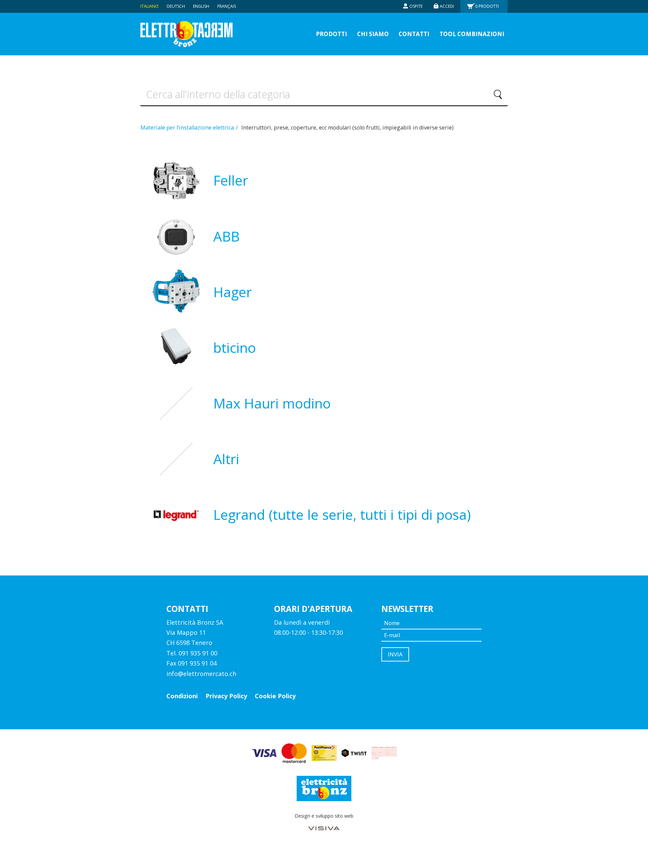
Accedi (447, 6)
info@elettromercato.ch (201, 674)
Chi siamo (373, 34)
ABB (226, 236)
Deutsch (176, 6)
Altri (226, 459)
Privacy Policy (226, 696)
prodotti (331, 34)
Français (226, 6)
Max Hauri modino (272, 403)
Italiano (149, 6)
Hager (232, 292)
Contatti (414, 34)
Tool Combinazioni (471, 34)
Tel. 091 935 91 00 (191, 653)
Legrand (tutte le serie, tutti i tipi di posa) (342, 514)
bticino (234, 347)
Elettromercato (186, 34)
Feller (230, 180)
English (201, 6)
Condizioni (182, 696)
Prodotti (487, 6)
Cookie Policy (275, 696)
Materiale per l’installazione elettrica (187, 127)
